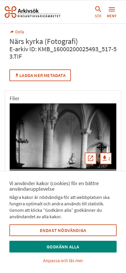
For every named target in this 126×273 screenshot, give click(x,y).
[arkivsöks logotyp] (32, 12)
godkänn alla (63, 247)
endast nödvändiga (63, 230)
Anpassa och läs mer (63, 260)
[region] (63, 136)
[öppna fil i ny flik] (90, 158)
